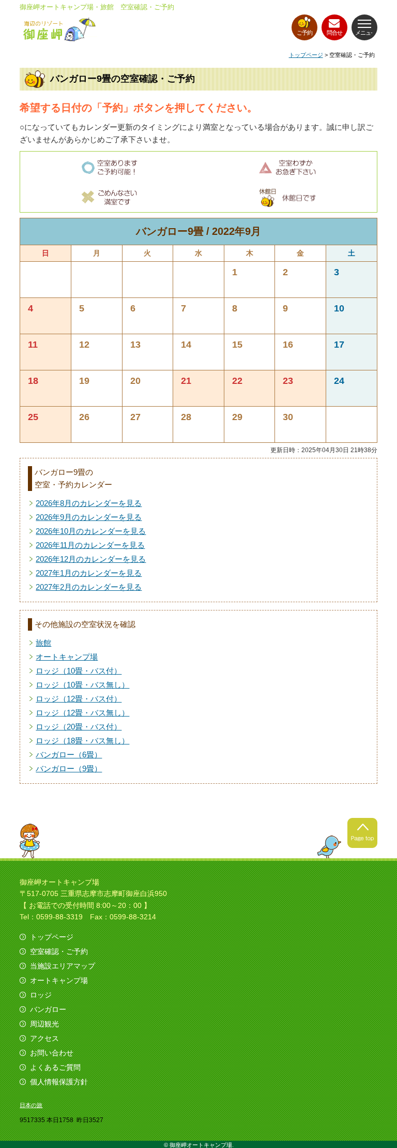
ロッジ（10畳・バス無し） (82, 684)
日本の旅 (31, 1105)
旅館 (43, 642)
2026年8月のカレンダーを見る (89, 503)
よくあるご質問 (55, 1067)
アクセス (44, 1038)
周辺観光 (44, 1024)
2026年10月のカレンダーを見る (91, 531)
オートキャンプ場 (67, 656)
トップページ (306, 55)
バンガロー (48, 1009)
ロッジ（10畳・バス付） (78, 670)
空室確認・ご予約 (59, 951)
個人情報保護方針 (59, 1082)
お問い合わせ (51, 1053)
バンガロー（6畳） (69, 754)
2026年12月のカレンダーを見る (91, 559)
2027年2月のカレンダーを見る (89, 587)
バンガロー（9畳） (69, 768)
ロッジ (41, 995)
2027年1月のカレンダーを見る (89, 573)
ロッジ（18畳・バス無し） (82, 740)
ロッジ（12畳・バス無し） (82, 712)
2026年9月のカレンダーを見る (89, 517)
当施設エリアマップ (62, 966)
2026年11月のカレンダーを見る (90, 545)
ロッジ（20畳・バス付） (78, 726)
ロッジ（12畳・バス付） (78, 698)
